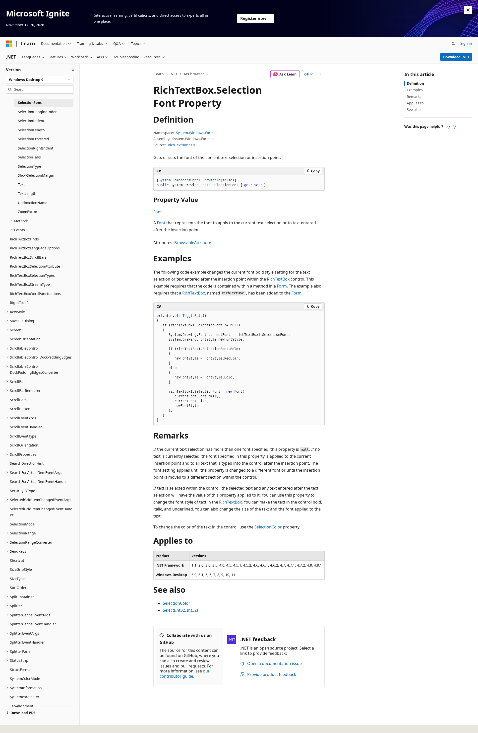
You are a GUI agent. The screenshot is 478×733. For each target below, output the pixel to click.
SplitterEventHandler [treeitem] (27, 642)
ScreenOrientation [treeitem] (25, 339)
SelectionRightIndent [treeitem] (35, 148)
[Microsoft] (9, 43)
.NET (174, 74)
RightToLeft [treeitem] (19, 302)
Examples (415, 89)
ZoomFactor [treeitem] (27, 211)
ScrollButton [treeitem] (20, 408)
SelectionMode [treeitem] (22, 524)
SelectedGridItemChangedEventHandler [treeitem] (41, 512)
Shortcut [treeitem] (17, 560)
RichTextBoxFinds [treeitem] (24, 239)
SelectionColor (268, 527)
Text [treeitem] (21, 184)
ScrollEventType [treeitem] (23, 436)
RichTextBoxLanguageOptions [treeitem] (35, 248)
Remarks (414, 96)
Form (282, 286)
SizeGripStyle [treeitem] (21, 569)
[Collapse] (73, 70)
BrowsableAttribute (192, 242)
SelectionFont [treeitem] (30, 102)
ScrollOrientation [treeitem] (24, 445)
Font (157, 212)
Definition (415, 83)
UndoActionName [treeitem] (32, 202)
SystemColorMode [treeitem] (25, 678)
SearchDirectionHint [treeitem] (27, 463)
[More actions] (320, 74)
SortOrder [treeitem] (18, 587)
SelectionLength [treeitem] (31, 130)
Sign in (466, 43)
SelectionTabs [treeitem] (29, 157)
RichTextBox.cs (180, 145)
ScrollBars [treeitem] (18, 399)
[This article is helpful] (448, 127)
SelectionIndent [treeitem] (31, 120)
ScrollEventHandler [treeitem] (26, 427)
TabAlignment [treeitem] (21, 706)
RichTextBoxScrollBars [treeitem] (28, 257)
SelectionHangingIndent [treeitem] (38, 111)
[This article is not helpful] (454, 127)
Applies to (415, 103)
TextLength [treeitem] (27, 193)
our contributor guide (185, 673)
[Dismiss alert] (468, 10)
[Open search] (453, 43)
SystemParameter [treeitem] (24, 696)
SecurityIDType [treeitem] (22, 490)
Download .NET (456, 57)
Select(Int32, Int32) (180, 610)
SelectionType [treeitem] (29, 166)
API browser (194, 74)
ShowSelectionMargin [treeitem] (36, 175)
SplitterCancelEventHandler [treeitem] (33, 624)
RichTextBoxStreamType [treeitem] (30, 284)
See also (413, 109)
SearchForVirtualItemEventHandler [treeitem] (39, 481)
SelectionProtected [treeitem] (33, 139)
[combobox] (39, 80)
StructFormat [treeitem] (21, 669)
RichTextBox (278, 279)
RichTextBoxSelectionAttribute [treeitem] (35, 266)
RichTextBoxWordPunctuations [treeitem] (35, 293)
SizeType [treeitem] (17, 578)
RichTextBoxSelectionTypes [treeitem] (32, 275)
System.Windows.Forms (195, 132)
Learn (159, 74)
